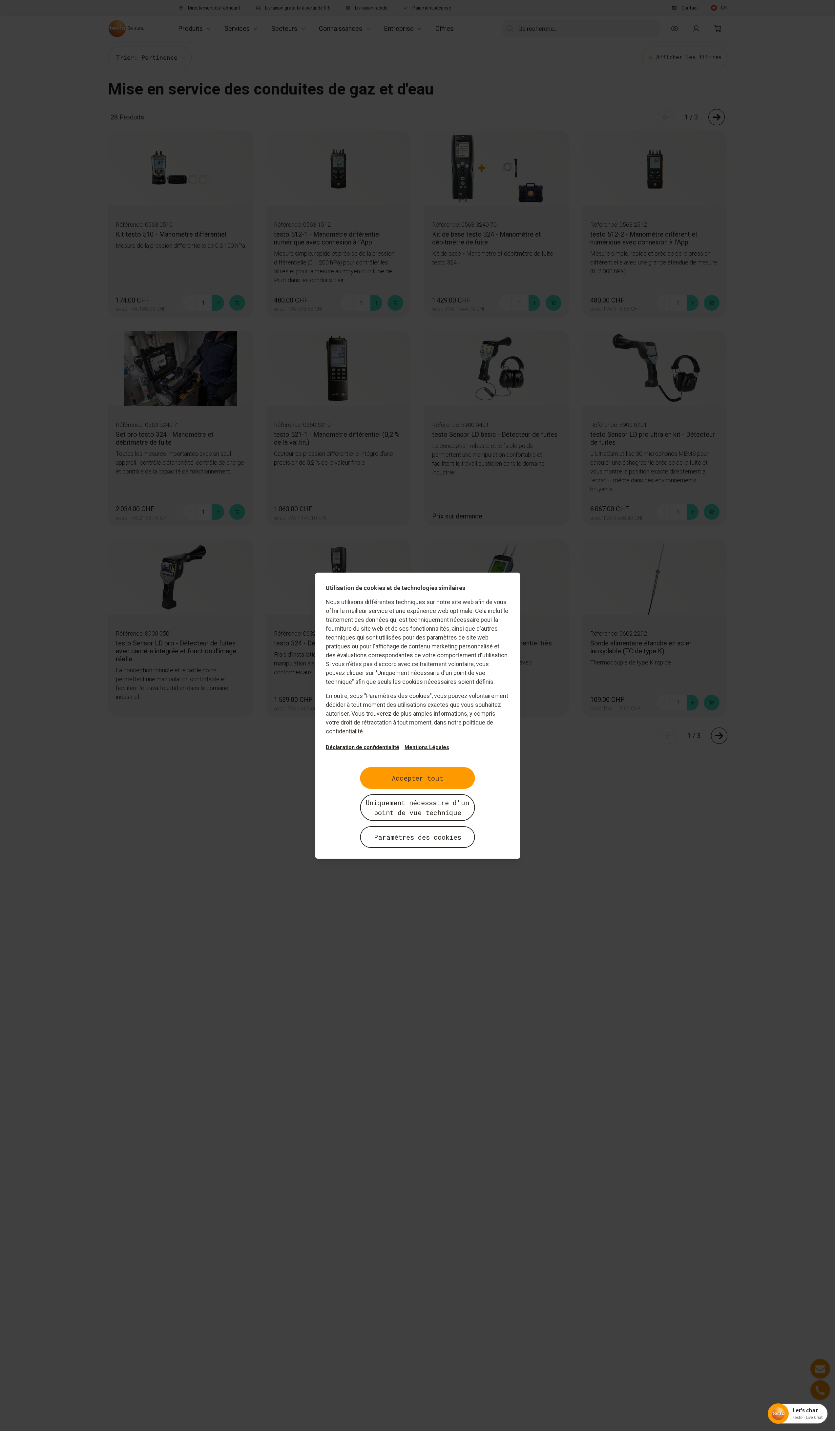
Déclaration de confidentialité (362, 747)
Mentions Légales (427, 747)
